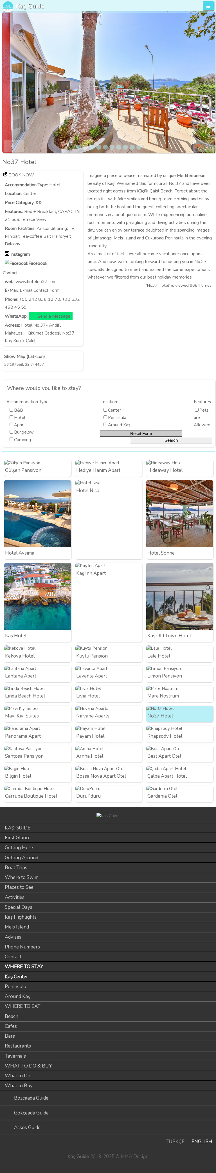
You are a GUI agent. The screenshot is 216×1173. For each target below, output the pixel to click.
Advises (13, 937)
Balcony (12, 244)
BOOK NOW (21, 175)
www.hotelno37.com (36, 282)
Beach (11, 1016)
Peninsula (117, 417)
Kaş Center (16, 977)
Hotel (54, 185)
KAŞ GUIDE (17, 828)
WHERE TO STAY (24, 966)
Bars (10, 1036)
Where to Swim (22, 877)
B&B (18, 410)
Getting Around (21, 857)
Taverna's (15, 1056)
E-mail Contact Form (40, 290)
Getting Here (19, 847)
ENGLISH (202, 1141)
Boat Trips (16, 867)
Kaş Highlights (21, 917)
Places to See (19, 887)
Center (29, 193)
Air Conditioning (52, 228)
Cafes (11, 1026)
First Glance (18, 838)
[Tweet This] (200, 296)
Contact (13, 957)
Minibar (12, 236)
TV (72, 228)
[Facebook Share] (209, 296)
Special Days (18, 907)
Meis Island (17, 927)
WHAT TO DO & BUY (28, 1066)
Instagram (20, 254)
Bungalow (24, 432)
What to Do (17, 1076)
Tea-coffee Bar (35, 236)
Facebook (38, 263)
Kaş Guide (30, 6)
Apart (19, 425)
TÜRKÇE (175, 1141)
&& (39, 202)
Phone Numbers (22, 947)
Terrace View (33, 219)
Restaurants (18, 1046)
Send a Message (53, 316)
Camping (22, 440)
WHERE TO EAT (22, 1006)
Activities (14, 897)
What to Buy (19, 1085)
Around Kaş (119, 425)
